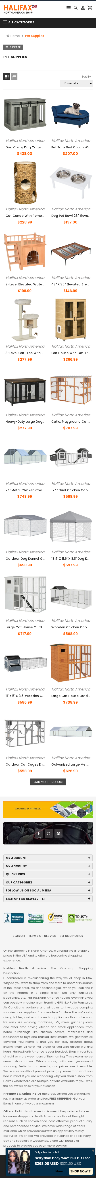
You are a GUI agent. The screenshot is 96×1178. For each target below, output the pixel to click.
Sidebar (15, 47)
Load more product (48, 782)
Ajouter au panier (21, 137)
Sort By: (86, 76)
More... (60, 1171)
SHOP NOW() (81, 1171)
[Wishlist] (40, 137)
